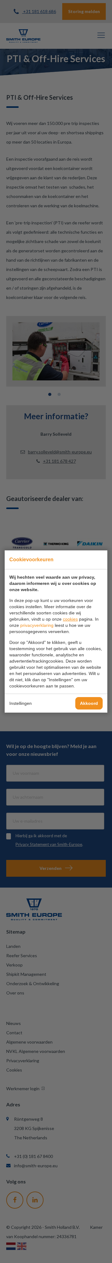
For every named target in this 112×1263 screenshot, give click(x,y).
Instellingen (20, 703)
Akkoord (89, 703)
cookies (70, 619)
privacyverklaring (37, 625)
